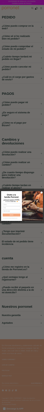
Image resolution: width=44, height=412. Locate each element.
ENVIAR (11, 215)
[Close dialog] (41, 192)
